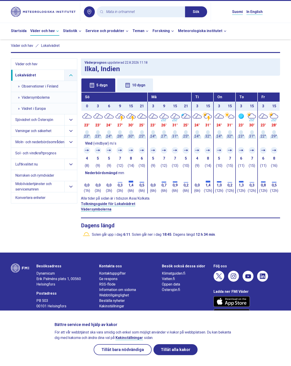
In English (254, 12)
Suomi (237, 12)
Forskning (161, 31)
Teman (138, 31)
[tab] (98, 85)
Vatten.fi (168, 279)
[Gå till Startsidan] (43, 11)
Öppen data (171, 284)
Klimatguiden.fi (173, 273)
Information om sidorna (117, 290)
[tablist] (180, 85)
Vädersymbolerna (96, 209)
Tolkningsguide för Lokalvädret (108, 204)
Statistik (70, 31)
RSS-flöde (107, 284)
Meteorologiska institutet (200, 31)
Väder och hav (42, 31)
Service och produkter (104, 31)
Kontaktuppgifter (112, 273)
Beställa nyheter (112, 300)
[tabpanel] (180, 143)
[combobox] (143, 12)
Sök (196, 12)
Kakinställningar (111, 306)
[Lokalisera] (89, 11)
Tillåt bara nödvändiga (122, 349)
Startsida (19, 31)
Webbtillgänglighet (114, 295)
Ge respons (108, 279)
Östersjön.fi (171, 290)
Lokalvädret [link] (50, 45)
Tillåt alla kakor (175, 349)
